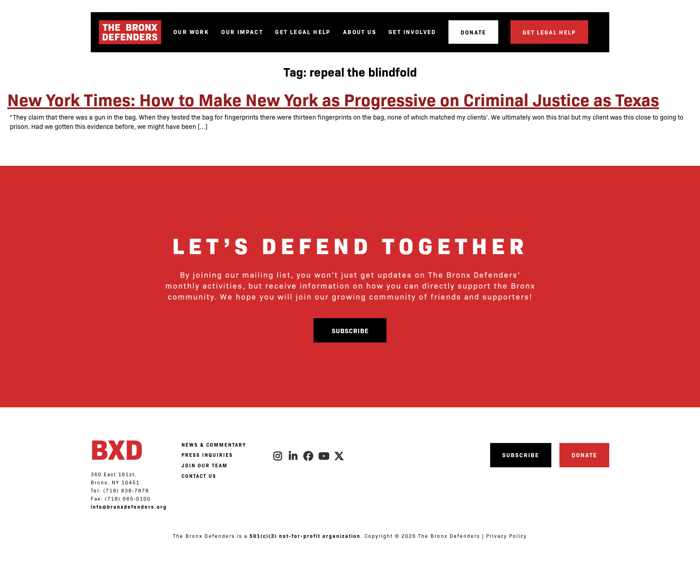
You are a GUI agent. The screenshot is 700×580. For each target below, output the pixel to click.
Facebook (308, 456)
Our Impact (242, 32)
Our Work (191, 32)
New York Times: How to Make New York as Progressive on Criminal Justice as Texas (333, 99)
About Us (359, 32)
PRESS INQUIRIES (207, 455)
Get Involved (412, 32)
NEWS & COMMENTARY (213, 444)
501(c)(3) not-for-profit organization (305, 536)
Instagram (278, 456)
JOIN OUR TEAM (204, 465)
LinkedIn (293, 456)
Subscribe (350, 330)
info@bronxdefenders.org (129, 506)
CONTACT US (198, 476)
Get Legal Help (303, 32)
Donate (473, 32)
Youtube (324, 456)
